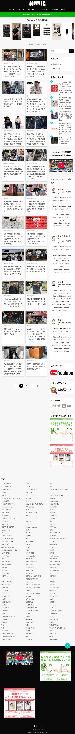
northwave (29, 582)
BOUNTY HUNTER (8, 504)
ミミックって (44, 9)
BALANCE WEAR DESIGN (10, 498)
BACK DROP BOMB (56, 495)
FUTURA (52, 527)
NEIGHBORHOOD (55, 570)
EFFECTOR (53, 515)
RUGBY (52, 602)
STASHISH (53, 613)
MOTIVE (4, 570)
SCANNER (5, 607)
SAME (3, 605)
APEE (51, 492)
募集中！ (63, 9)
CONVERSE (30, 507)
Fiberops (4, 524)
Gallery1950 (5, 530)
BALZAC (28, 498)
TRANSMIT (5, 631)
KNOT (28, 550)
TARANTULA (53, 625)
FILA (27, 524)
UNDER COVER (7, 633)
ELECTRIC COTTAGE (8, 518)
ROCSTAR (29, 602)
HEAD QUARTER (7, 538)
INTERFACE (5, 544)
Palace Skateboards (33, 584)
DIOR (51, 510)
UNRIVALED (30, 633)
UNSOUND (53, 633)
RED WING (5, 596)
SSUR (28, 613)
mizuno (4, 567)
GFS (51, 530)
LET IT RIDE (30, 553)
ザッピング (40, 44)
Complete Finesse (7, 507)
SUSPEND (29, 622)
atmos (3, 495)
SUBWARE (5, 619)
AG (50, 484)
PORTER (4, 587)
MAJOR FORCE (31, 561)
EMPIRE (52, 518)
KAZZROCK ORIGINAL (9, 550)
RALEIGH (4, 593)
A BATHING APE (7, 484)
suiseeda (29, 619)
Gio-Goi (28, 533)
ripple (51, 599)
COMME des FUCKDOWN (35, 504)
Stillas (28, 616)
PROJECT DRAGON (33, 587)
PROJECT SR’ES (55, 587)
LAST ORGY (5, 553)
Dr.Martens (5, 515)
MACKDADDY (30, 559)
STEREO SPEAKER (8, 616)
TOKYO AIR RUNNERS (57, 628)
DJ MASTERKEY (31, 512)
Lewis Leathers (31, 556)
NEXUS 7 (29, 573)
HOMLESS (29, 541)
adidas (28, 484)
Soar (3, 613)
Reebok (28, 596)
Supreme (4, 622)
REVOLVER (53, 596)
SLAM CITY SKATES (56, 610)
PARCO (52, 584)
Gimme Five (5, 533)
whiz (51, 636)
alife (50, 486)
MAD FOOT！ (54, 559)
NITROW (52, 576)
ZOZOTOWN (53, 639)
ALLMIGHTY (5, 489)
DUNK (28, 515)
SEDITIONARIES (31, 607)
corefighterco (6, 510)
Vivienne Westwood (8, 636)
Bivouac (28, 501)
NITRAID (4, 576)
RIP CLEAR (30, 599)
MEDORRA (29, 564)
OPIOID (52, 582)
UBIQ (51, 631)
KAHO (28, 547)
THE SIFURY (30, 628)
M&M (3, 559)
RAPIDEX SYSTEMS (33, 593)
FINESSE (52, 524)
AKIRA (28, 486)
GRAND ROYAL (6, 535)
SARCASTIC (30, 605)
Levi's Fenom (6, 556)
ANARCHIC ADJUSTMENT (58, 489)
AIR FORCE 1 (6, 486)
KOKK (51, 550)
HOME (39, 726)
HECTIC (28, 538)
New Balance (6, 573)
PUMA (28, 590)
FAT (50, 521)
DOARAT (52, 512)
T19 (2, 625)
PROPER (4, 590)
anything (29, 492)
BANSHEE (5, 501)
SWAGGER (53, 622)
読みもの (11, 9)
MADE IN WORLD (7, 561)
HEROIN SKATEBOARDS (58, 538)
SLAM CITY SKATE (32, 610)
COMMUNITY (54, 504)
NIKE (51, 573)
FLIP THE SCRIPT (7, 527)
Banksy (52, 498)
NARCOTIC (29, 570)
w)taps (28, 636)
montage (52, 567)
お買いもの (20, 9)
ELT (27, 518)
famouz (28, 521)
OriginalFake (6, 584)
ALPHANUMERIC (32, 489)
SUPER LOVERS (55, 619)
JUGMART (53, 544)
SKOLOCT (5, 610)
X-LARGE (29, 639)
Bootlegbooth (54, 501)
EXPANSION (5, 521)
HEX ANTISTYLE (7, 541)
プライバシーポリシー (37, 729)
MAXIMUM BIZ (6, 564)
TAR (27, 625)
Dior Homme (5, 512)
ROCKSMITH (6, 602)
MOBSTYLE (30, 567)
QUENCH (52, 590)
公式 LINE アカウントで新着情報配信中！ (37, 14)
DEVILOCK (29, 510)
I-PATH (51, 541)
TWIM (28, 631)
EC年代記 (55, 9)
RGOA (3, 599)
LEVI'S (51, 553)
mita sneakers (54, 564)
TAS (2, 628)
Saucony (52, 605)
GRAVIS (28, 535)
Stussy (51, 616)
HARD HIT (53, 535)
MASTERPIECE (54, 561)
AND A (3, 492)
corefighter (53, 507)
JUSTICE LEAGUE (7, 547)
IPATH (28, 544)
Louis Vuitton (54, 556)
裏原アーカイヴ (32, 9)
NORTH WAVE (6, 582)
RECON (52, 593)
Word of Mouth (6, 639)
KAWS (51, 547)
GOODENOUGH (55, 533)
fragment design (31, 527)
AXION (28, 495)
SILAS (51, 607)
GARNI (28, 530)
